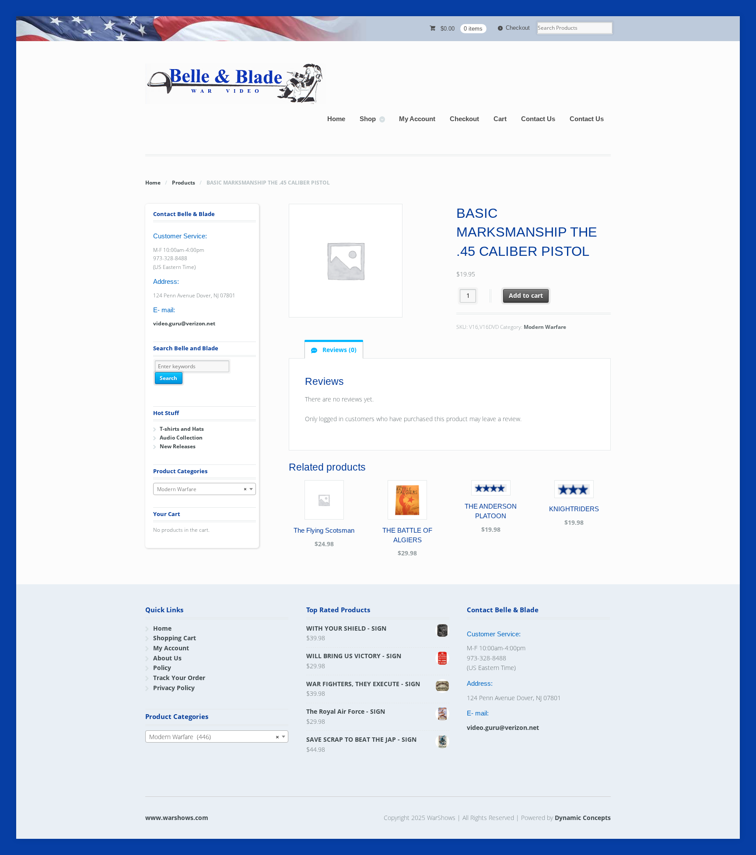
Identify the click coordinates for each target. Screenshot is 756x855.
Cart (500, 118)
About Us (167, 658)
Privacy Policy (174, 688)
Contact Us (538, 118)
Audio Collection (181, 437)
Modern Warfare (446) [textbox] (214, 737)
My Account (417, 118)
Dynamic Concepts (583, 817)
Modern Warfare (545, 327)
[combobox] (204, 489)
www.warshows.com (176, 817)
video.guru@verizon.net (184, 323)
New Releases (178, 446)
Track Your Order (179, 678)
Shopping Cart (174, 638)
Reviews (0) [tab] (339, 349)
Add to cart (526, 295)
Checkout (518, 27)
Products (183, 182)
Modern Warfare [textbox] (202, 489)
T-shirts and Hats (182, 429)
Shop (368, 118)
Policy (162, 667)
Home (336, 118)
